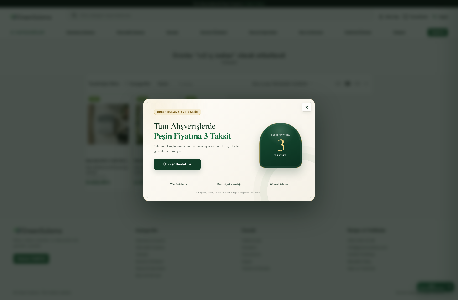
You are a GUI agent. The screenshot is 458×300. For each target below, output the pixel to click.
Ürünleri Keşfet (177, 164)
